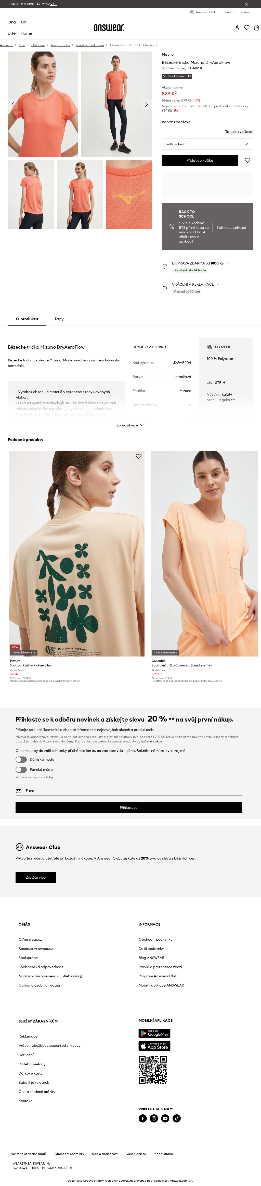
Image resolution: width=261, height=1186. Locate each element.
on (24, 21)
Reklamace (28, 1036)
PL (44, 1168)
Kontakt (25, 1101)
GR (28, 1168)
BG (15, 1168)
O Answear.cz (30, 939)
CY (19, 1168)
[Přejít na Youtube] (165, 1118)
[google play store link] (154, 1033)
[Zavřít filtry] (246, 4)
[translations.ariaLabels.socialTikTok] (176, 1118)
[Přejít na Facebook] (143, 1118)
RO (48, 1168)
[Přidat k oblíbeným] (247, 160)
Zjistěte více (36, 877)
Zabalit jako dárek (34, 1082)
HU (37, 1168)
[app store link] (154, 1045)
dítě (12, 33)
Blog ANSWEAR (151, 957)
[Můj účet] (237, 27)
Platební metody (32, 1064)
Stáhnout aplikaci (231, 227)
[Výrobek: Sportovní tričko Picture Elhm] (77, 554)
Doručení (26, 1055)
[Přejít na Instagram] (154, 1118)
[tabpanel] (130, 378)
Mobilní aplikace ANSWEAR (161, 985)
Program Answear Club (158, 976)
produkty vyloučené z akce (142, 741)
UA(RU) (66, 1168)
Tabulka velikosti (239, 131)
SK (55, 1168)
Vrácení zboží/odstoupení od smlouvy (50, 1045)
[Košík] (257, 27)
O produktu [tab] (27, 318)
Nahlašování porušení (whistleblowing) (50, 976)
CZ (24, 1168)
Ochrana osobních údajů (39, 985)
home (26, 33)
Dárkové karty (31, 1073)
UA (59, 1168)
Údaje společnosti (105, 1154)
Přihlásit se (128, 807)
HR (33, 1168)
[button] (207, 144)
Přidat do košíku (200, 160)
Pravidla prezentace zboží (160, 967)
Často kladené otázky (37, 1091)
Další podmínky (151, 948)
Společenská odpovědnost (41, 967)
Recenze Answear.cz (36, 948)
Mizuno (168, 54)
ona (12, 21)
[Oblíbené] (247, 27)
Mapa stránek (164, 1154)
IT (41, 1168)
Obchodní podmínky (156, 939)
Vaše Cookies (136, 1154)
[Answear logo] (109, 27)
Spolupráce (28, 957)
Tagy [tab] (59, 318)
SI (51, 1168)
